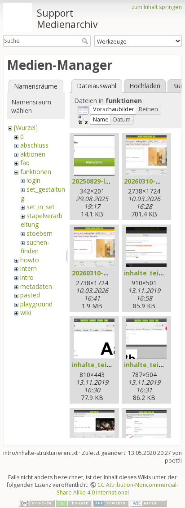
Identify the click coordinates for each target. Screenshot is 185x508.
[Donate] (74, 503)
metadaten (36, 286)
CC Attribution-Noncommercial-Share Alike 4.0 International (118, 488)
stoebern (39, 233)
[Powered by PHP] (111, 503)
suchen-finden (35, 247)
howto (29, 260)
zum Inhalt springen (157, 7)
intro (27, 277)
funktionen (35, 171)
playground (36, 304)
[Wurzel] (26, 127)
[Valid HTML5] (149, 503)
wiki (25, 312)
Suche (86, 41)
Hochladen (144, 85)
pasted (30, 295)
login (33, 180)
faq (25, 162)
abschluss (34, 145)
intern (28, 268)
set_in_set (40, 206)
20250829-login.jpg (102, 181)
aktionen (32, 154)
